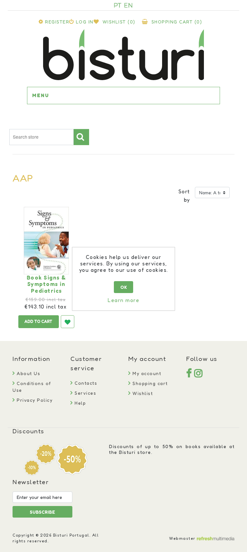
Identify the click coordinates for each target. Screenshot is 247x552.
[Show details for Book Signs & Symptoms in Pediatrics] (46, 240)
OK (123, 287)
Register (57, 21)
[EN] (128, 5)
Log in (85, 21)
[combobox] (41, 137)
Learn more (123, 300)
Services (84, 393)
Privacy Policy (33, 400)
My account (146, 373)
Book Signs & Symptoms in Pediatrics (46, 284)
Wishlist (142, 393)
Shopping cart (149, 383)
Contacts (85, 383)
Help (79, 403)
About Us (27, 373)
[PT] (117, 5)
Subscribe (42, 512)
